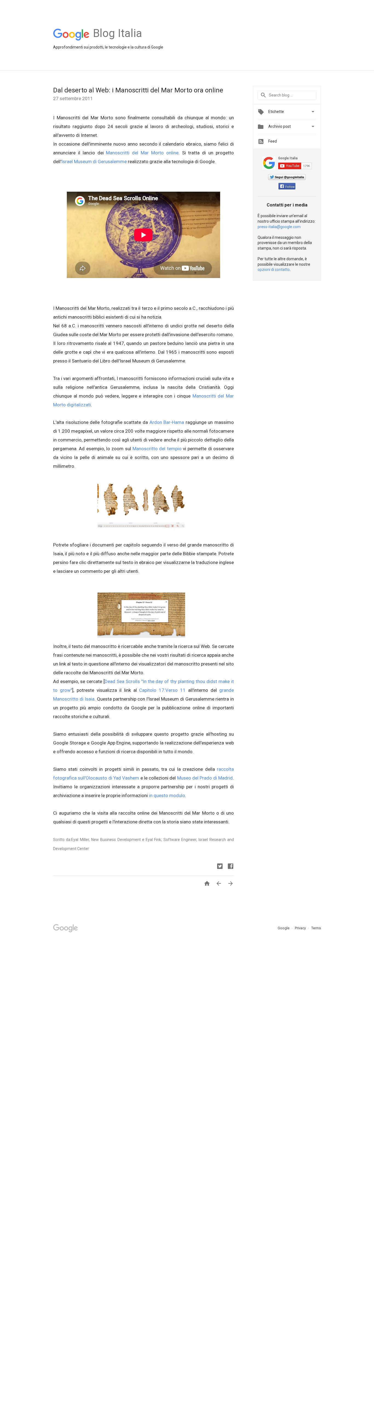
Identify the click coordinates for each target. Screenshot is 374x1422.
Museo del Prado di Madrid (205, 778)
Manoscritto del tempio (157, 448)
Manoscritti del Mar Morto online (142, 152)
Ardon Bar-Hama (166, 422)
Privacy (301, 928)
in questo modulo (167, 795)
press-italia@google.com (279, 227)
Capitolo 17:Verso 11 (162, 690)
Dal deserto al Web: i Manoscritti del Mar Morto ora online (138, 90)
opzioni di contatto (274, 269)
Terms (316, 928)
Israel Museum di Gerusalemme (94, 161)
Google (284, 928)
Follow (290, 187)
